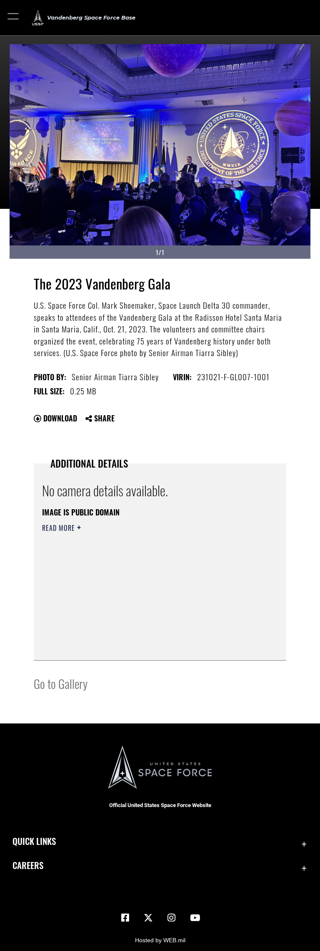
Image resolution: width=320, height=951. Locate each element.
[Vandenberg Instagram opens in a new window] (171, 917)
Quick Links (34, 841)
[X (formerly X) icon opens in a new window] (148, 917)
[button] (13, 17)
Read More (59, 528)
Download (59, 418)
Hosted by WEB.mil (160, 940)
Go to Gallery (61, 683)
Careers (27, 865)
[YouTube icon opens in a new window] (195, 917)
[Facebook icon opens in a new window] (125, 917)
